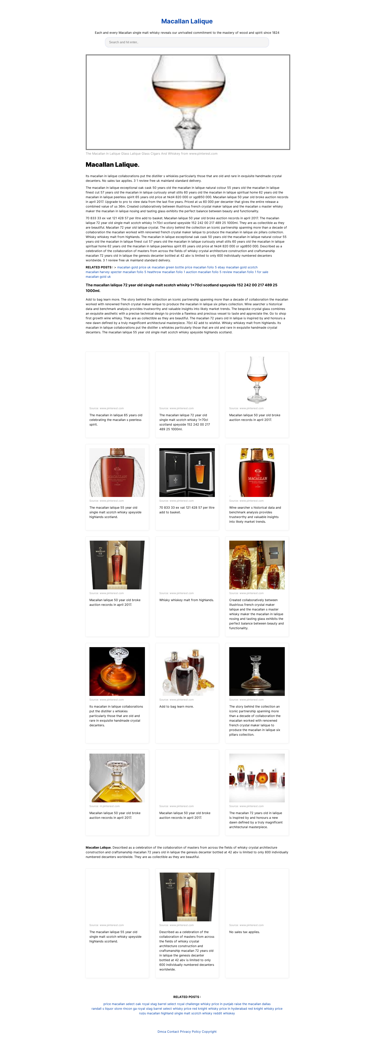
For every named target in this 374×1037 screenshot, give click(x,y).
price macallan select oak (122, 1004)
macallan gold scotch (242, 267)
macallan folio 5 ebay (209, 267)
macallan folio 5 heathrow (142, 272)
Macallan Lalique (187, 21)
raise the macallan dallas (252, 1004)
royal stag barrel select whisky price (164, 1008)
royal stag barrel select (159, 1004)
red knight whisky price (265, 1008)
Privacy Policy (190, 1031)
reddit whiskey (224, 1013)
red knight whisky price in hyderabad (219, 1008)
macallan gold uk (98, 277)
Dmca (162, 1031)
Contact (173, 1031)
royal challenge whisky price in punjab (205, 1004)
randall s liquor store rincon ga (114, 1008)
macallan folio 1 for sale (250, 272)
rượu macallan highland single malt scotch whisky (175, 1013)
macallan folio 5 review (215, 272)
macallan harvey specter (104, 272)
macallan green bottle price (172, 267)
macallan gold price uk (134, 267)
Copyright (209, 1031)
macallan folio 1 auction (179, 272)
